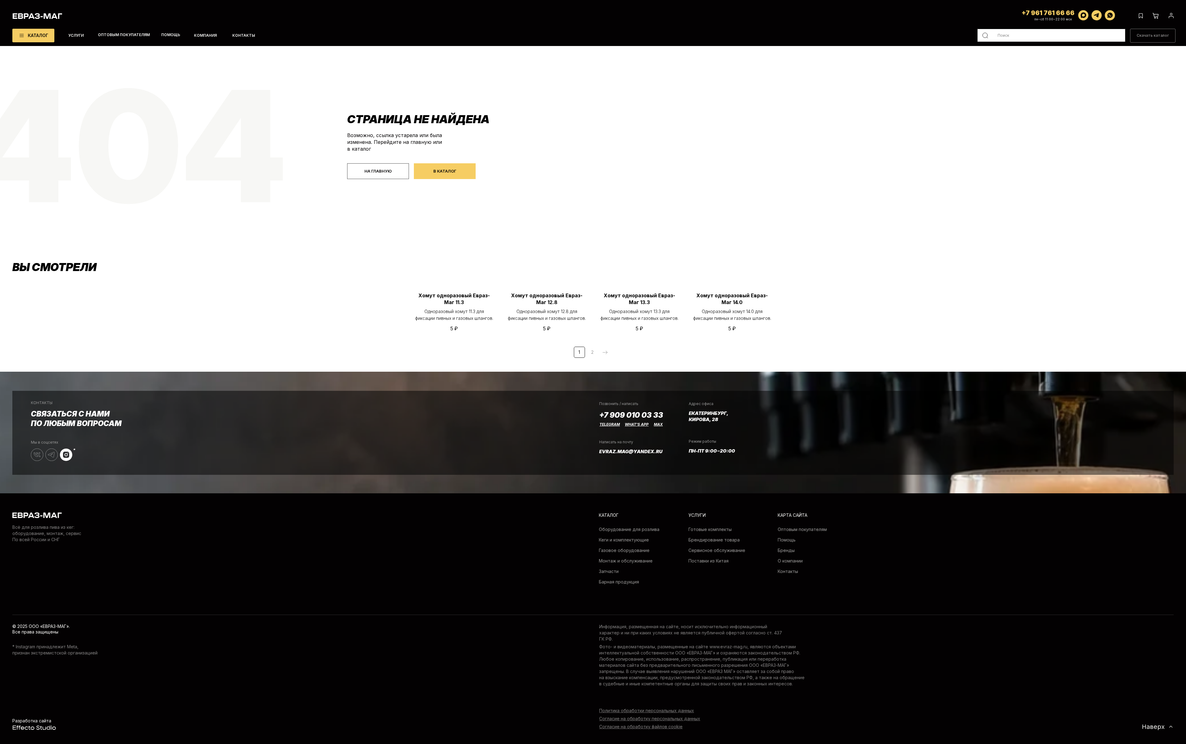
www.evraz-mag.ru (728, 646)
